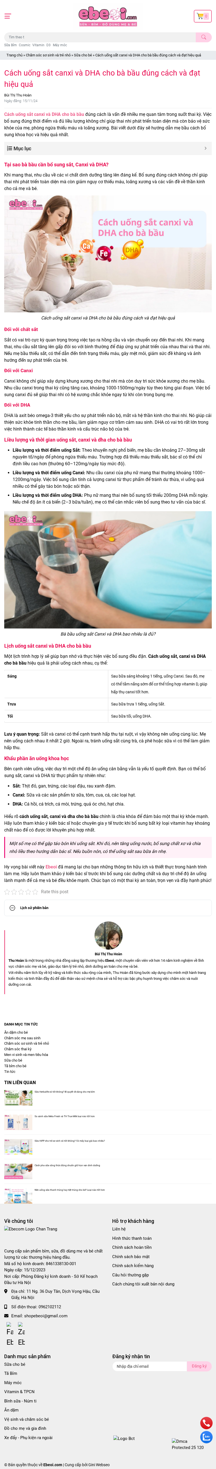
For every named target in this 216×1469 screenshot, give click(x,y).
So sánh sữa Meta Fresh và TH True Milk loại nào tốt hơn (65, 1116)
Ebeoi (51, 867)
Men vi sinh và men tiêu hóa (26, 1055)
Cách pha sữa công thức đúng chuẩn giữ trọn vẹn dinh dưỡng (67, 1165)
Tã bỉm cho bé (15, 1066)
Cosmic (24, 45)
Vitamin (38, 45)
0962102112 (50, 1306)
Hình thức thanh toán (132, 1238)
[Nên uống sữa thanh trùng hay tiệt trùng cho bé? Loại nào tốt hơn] (18, 1196)
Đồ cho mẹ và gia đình (25, 1428)
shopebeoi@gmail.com (46, 1315)
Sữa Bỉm (10, 45)
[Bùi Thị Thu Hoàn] (108, 935)
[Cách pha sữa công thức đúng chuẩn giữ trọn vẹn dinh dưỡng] (18, 1171)
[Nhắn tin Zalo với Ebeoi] (206, 1442)
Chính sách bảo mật (131, 1256)
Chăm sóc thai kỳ (18, 1049)
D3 (48, 45)
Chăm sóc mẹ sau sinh (22, 1038)
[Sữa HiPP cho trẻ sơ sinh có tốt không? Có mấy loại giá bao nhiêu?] (18, 1147)
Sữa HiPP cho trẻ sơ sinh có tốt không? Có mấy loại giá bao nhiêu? (70, 1140)
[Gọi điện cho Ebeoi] (206, 1428)
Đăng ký (199, 1366)
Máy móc (60, 45)
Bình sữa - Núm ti (20, 1401)
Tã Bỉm (10, 1373)
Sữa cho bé (83, 55)
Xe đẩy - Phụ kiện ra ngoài (28, 1437)
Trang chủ (14, 55)
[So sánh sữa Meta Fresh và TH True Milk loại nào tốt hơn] (18, 1122)
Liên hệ (119, 1229)
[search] (204, 37)
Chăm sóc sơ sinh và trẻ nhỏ (48, 55)
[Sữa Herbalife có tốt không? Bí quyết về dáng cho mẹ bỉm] (18, 1098)
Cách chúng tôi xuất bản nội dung (143, 1284)
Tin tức (9, 1071)
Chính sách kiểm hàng (133, 1265)
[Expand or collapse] (205, 148)
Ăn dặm (11, 1410)
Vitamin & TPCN (19, 1391)
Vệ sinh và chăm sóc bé (26, 1419)
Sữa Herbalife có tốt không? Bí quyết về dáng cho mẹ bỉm (65, 1091)
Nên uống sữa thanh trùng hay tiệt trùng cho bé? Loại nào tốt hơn (70, 1189)
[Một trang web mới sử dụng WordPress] (108, 16)
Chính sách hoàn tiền (132, 1247)
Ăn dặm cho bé (16, 1032)
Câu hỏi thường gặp (130, 1275)
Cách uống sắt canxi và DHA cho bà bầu (44, 114)
